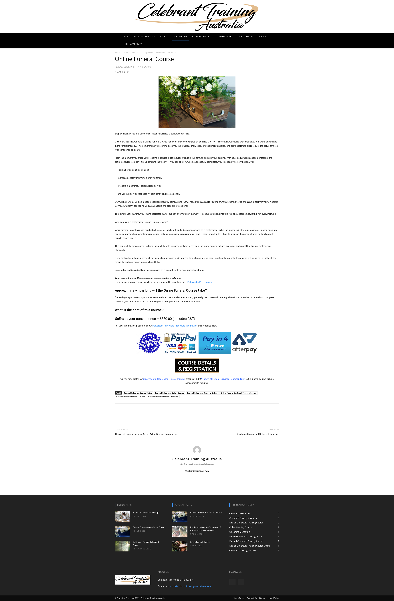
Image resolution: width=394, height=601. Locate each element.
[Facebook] (188, 476)
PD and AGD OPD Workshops (146, 512)
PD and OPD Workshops (144, 36)
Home (126, 36)
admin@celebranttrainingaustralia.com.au (190, 586)
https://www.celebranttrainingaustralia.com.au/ (197, 464)
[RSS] (199, 476)
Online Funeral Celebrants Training (163, 396)
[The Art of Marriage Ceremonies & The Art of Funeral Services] (179, 531)
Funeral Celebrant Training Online (138, 52)
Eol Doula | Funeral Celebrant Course (146, 543)
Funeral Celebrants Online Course (169, 393)
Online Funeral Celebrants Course (130, 396)
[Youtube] (205, 476)
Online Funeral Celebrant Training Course (238, 393)
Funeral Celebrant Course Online (138, 393)
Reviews (250, 36)
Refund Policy (273, 598)
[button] (275, 37)
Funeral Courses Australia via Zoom (148, 527)
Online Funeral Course (200, 542)
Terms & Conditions (256, 598)
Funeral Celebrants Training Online (202, 393)
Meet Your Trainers (200, 36)
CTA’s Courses (180, 36)
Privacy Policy (238, 598)
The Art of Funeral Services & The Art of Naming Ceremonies (146, 434)
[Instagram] (241, 582)
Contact (262, 36)
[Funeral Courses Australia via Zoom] (122, 531)
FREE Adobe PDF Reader (199, 282)
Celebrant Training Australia (197, 459)
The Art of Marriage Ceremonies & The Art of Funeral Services (205, 529)
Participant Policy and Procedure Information (174, 325)
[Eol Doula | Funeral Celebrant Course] (122, 546)
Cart (240, 36)
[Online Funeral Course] (179, 546)
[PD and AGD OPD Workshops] (122, 516)
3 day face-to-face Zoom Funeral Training (164, 379)
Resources (165, 36)
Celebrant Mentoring (223, 36)
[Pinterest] (194, 476)
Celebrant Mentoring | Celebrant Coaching (258, 434)
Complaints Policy (133, 44)
